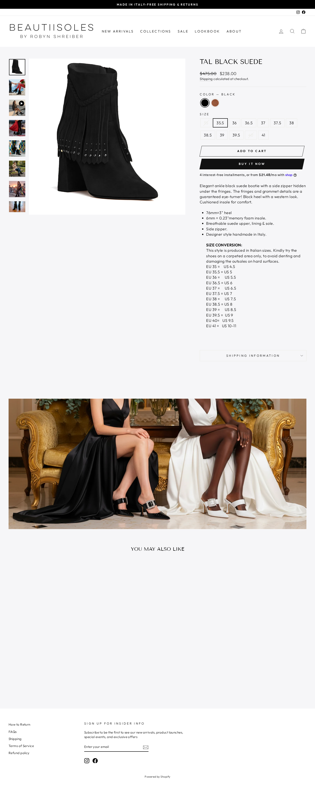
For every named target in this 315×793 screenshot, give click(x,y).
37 (263, 122)
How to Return (19, 724)
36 (234, 122)
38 (291, 122)
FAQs (13, 732)
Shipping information (253, 356)
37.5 (277, 122)
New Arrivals (118, 31)
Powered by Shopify (157, 776)
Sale (183, 31)
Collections (155, 31)
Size (204, 114)
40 (251, 135)
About (234, 31)
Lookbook (207, 31)
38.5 (208, 135)
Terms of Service (21, 746)
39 (222, 135)
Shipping (206, 79)
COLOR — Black (218, 94)
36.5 (249, 122)
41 (263, 135)
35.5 (220, 122)
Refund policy (19, 753)
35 (206, 122)
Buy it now (252, 164)
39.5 (236, 135)
